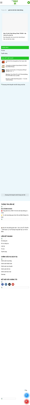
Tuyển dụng (4, 53)
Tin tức (3, 50)
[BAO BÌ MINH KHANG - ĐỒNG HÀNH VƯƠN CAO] (15, 2)
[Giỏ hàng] (28, 2)
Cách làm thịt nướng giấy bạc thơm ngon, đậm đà (16, 61)
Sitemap (3, 274)
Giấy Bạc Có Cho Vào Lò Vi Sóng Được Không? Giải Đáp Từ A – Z (16, 70)
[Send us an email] (9, 284)
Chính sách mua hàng (6, 261)
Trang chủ (3, 10)
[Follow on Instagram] (6, 284)
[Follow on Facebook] (2, 284)
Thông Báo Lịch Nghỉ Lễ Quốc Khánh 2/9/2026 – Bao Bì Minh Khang (17, 66)
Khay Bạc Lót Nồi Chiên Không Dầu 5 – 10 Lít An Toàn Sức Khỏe (16, 79)
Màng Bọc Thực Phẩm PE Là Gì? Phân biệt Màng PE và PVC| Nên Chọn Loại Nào (17, 75)
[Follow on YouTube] (13, 284)
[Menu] (1, 2)
